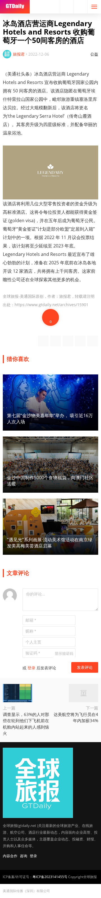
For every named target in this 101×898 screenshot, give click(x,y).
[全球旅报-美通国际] (15, 6)
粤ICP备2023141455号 (50, 876)
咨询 (23, 855)
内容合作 (10, 855)
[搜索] (67, 6)
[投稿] (80, 6)
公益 (94, 54)
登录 (31, 667)
